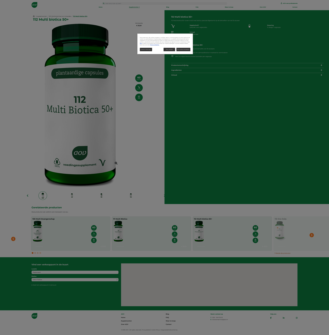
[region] (165, 43)
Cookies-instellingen (146, 49)
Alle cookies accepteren (183, 49)
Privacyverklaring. (154, 44)
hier (141, 43)
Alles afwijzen (169, 49)
